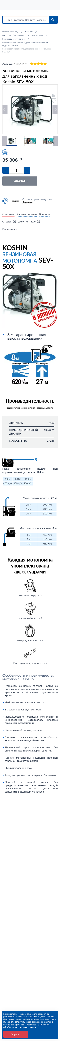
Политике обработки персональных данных (26, 1026)
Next (55, 109)
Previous (5, 109)
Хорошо (16, 1034)
